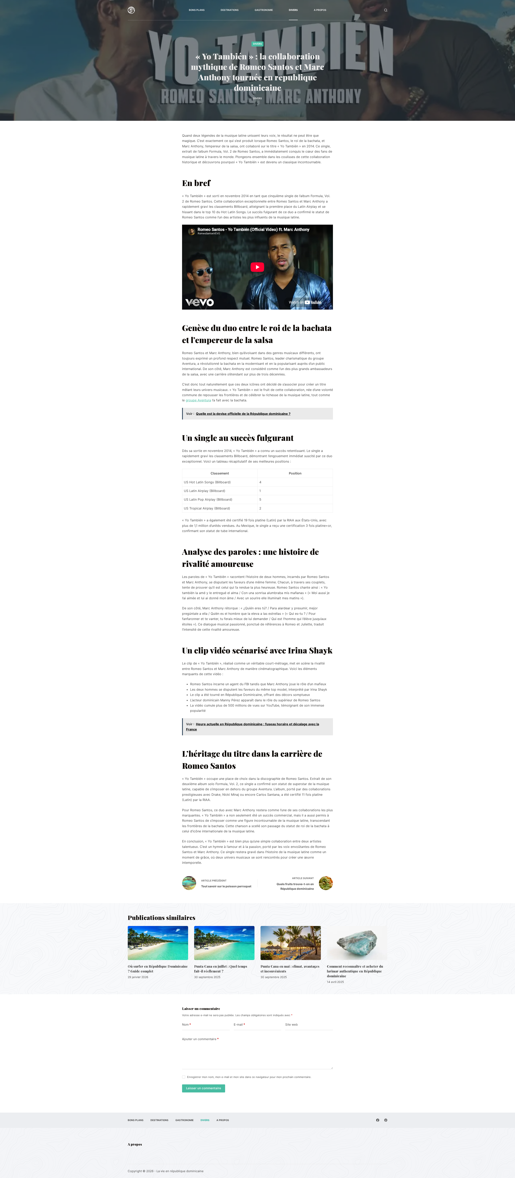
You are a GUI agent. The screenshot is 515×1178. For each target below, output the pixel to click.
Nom (186, 1024)
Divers (293, 9)
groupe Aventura (198, 400)
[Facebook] (377, 1120)
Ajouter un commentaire (200, 1039)
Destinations (230, 9)
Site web (291, 1024)
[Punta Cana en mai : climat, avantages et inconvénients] (291, 943)
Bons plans (197, 9)
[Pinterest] (385, 1120)
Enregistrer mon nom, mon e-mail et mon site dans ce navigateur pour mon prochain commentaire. (249, 1077)
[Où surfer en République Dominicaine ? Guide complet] (158, 943)
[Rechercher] (385, 10)
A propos (320, 9)
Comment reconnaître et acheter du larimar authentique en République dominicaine (355, 971)
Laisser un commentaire (203, 1088)
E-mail (239, 1024)
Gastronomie (264, 9)
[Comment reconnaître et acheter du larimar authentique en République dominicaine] (357, 943)
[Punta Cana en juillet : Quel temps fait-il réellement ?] (224, 943)
